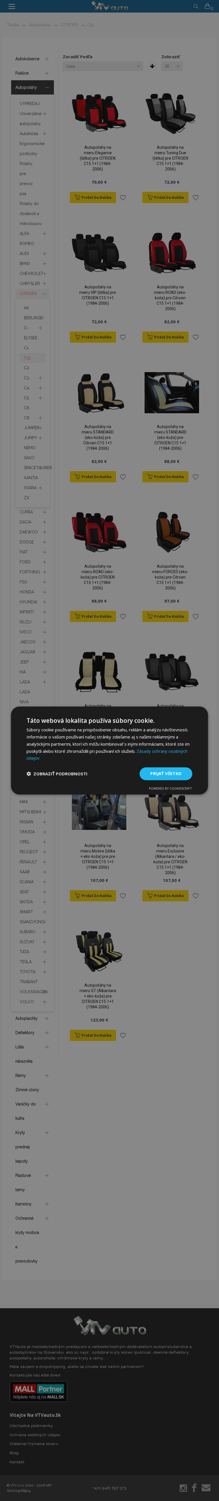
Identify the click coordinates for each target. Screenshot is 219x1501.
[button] (57, 774)
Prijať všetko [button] (165, 773)
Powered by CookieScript (170, 788)
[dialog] (109, 750)
